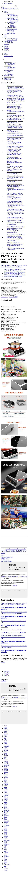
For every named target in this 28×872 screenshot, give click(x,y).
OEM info (6, 34)
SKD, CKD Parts (11, 33)
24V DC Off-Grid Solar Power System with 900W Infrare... (14, 143)
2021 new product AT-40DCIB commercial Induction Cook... (14, 198)
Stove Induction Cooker (6, 561)
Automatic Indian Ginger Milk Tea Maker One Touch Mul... (15, 121)
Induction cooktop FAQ (12, 38)
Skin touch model (14, 16)
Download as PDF (13, 297)
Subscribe (3, 662)
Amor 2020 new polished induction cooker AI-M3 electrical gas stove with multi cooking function (13, 549)
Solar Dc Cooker (5, 558)
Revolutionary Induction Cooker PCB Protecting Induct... (14, 172)
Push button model (14, 15)
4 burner (12, 25)
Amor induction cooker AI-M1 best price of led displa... (15, 239)
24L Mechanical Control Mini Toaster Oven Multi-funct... (15, 112)
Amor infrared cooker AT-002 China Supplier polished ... (15, 214)
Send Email (3, 681)
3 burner (12, 23)
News (5, 35)
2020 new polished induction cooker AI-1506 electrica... (15, 249)
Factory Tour (10, 42)
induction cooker (10, 14)
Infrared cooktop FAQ (12, 40)
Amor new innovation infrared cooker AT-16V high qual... (15, 206)
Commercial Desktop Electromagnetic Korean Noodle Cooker (14, 163)
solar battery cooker (11, 27)
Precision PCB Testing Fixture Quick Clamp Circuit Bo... (15, 101)
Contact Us (6, 44)
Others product (10, 31)
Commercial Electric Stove (7, 557)
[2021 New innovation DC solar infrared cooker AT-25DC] (14, 622)
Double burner (13, 26)
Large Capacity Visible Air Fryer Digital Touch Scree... (14, 92)
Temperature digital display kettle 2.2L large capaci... (14, 180)
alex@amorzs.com (8, 3)
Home (5, 11)
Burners (2, 555)
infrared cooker (10, 18)
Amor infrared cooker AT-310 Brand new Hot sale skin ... (15, 223)
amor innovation (10, 30)
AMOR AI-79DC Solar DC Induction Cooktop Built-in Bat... (14, 132)
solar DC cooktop (5, 559)
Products (6, 12)
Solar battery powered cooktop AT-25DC (13, 633)
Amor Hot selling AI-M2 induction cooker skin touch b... (15, 231)
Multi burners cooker (11, 22)
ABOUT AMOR (8, 41)
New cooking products (12, 29)
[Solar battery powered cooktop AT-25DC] (11, 629)
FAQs (5, 37)
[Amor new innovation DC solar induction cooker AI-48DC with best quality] (14, 647)
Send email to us (4, 297)
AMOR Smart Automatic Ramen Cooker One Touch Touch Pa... (14, 154)
